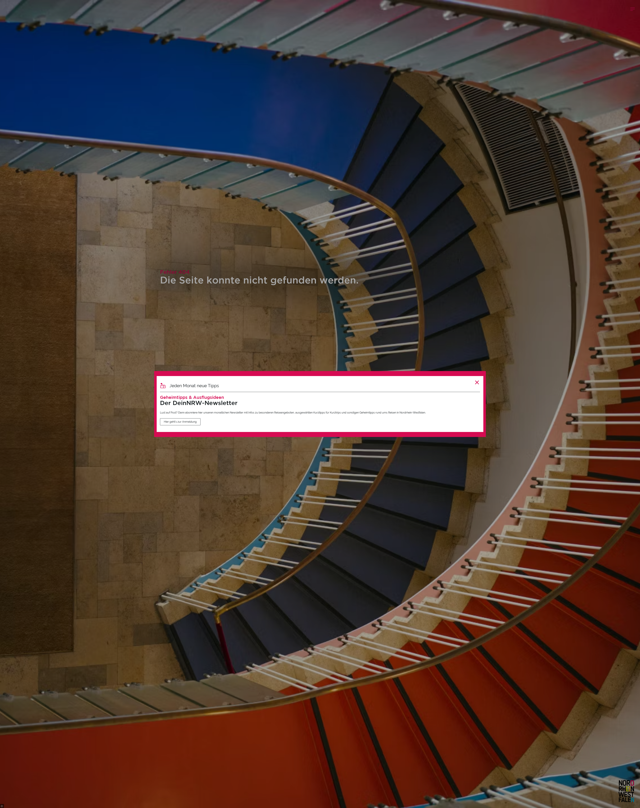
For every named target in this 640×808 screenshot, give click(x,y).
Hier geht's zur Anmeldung (180, 421)
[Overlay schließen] (477, 382)
